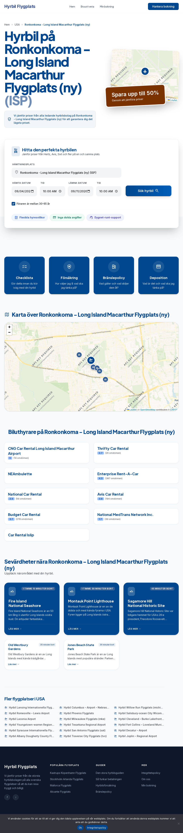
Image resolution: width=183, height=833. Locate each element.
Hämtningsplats (23, 164)
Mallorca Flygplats (60, 785)
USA (17, 24)
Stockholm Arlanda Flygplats (66, 779)
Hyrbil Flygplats (19, 6)
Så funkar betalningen (109, 779)
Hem (72, 6)
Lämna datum (78, 183)
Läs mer (15, 628)
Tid (43, 183)
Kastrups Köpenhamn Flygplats (68, 772)
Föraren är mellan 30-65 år (33, 203)
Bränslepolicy (104, 791)
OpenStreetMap (147, 409)
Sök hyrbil (148, 190)
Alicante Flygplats (60, 791)
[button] (145, 72)
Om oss (146, 779)
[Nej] (178, 823)
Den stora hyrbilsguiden (110, 772)
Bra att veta (87, 6)
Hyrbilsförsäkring (106, 785)
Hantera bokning (163, 6)
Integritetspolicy (151, 772)
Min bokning (107, 6)
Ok (80, 827)
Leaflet (173, 100)
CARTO (174, 409)
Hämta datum (21, 183)
